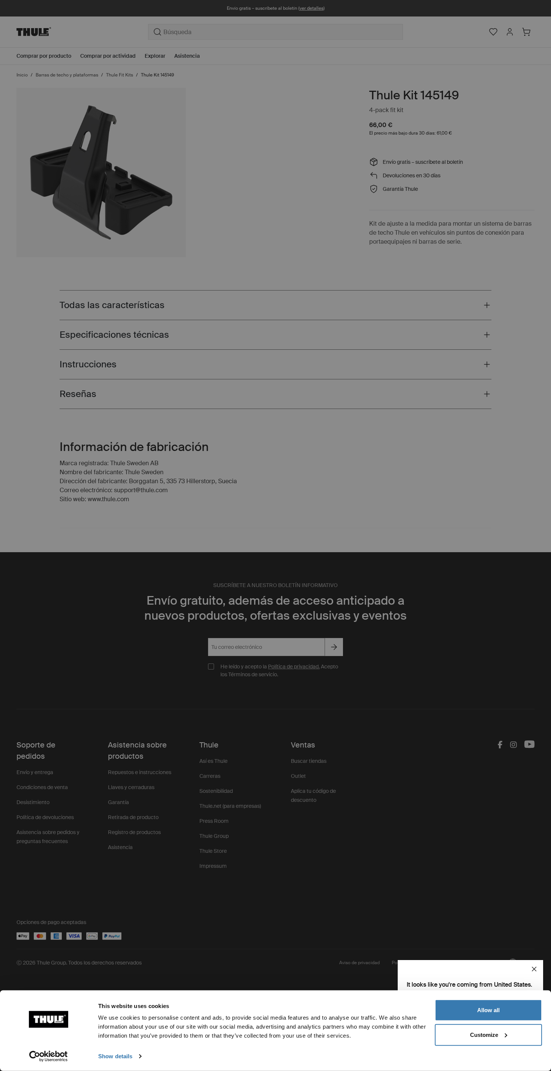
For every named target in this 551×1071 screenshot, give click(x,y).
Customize (484, 1034)
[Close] (534, 969)
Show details (115, 1056)
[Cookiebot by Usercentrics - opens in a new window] (48, 1056)
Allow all (488, 1010)
